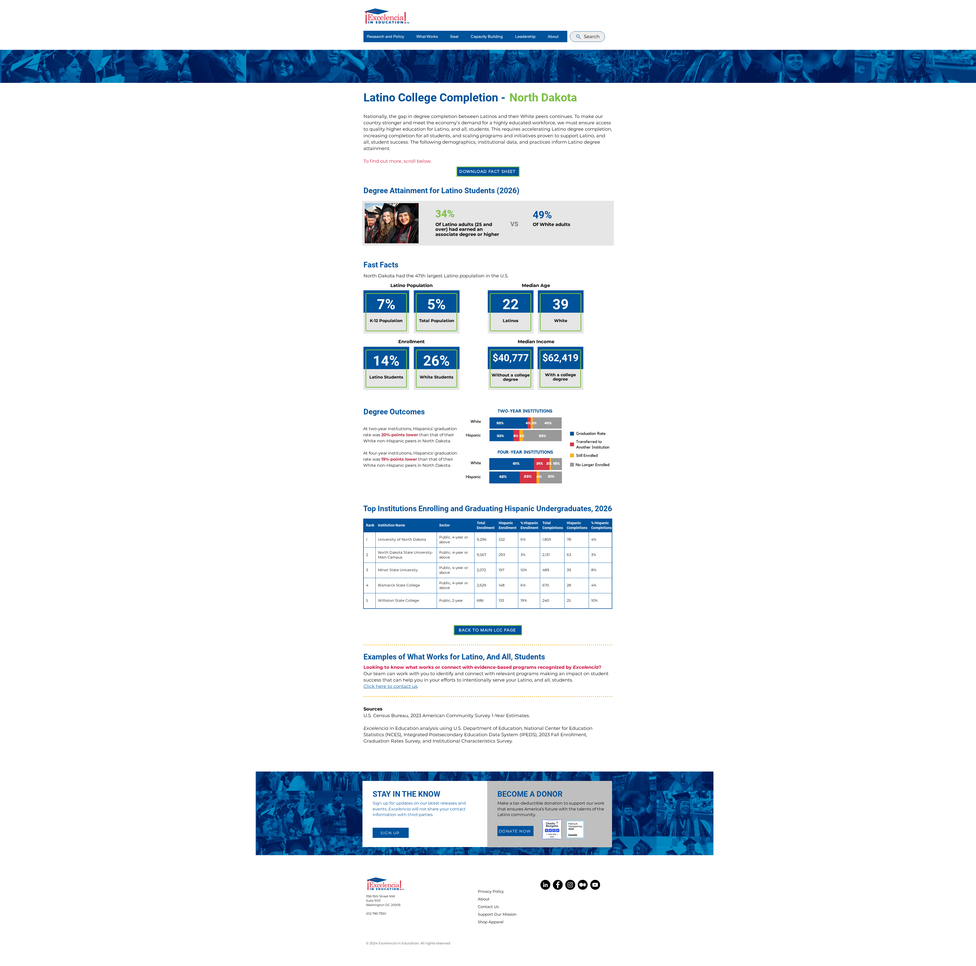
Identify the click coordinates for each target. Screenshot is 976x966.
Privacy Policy (491, 891)
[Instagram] (570, 885)
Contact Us (488, 906)
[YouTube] (595, 885)
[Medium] (583, 885)
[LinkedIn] (545, 885)
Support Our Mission (494, 914)
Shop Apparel (491, 921)
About (484, 899)
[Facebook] (558, 885)
